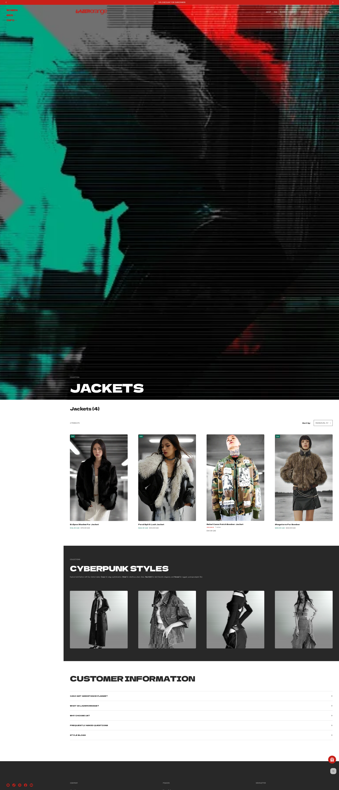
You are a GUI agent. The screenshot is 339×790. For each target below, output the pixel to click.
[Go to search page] (317, 12)
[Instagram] (8, 785)
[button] (317, 12)
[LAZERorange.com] (91, 12)
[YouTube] (31, 785)
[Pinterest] (20, 785)
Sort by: (306, 423)
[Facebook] (25, 785)
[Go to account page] (321, 13)
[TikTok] (14, 785)
